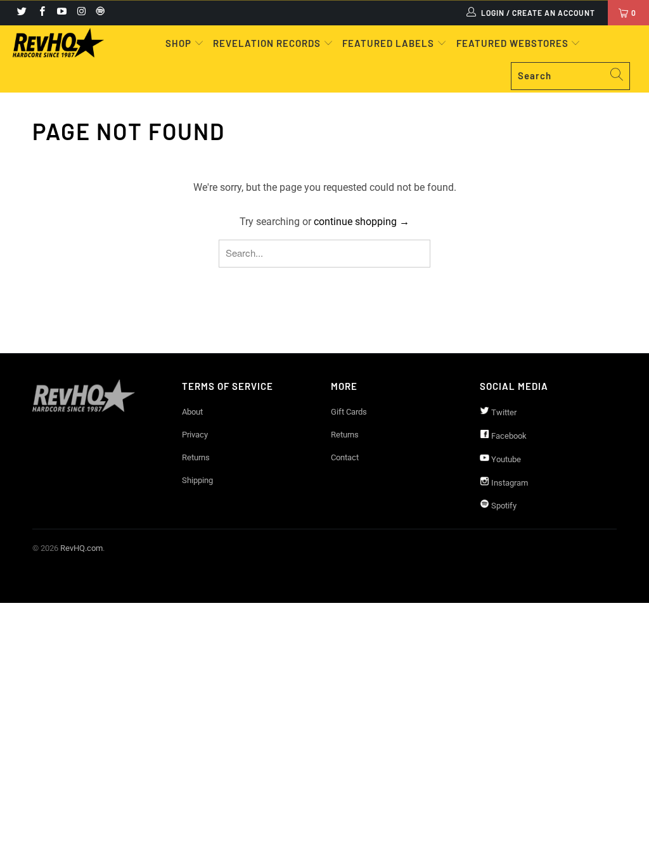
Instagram (508, 483)
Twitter (503, 412)
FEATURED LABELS (388, 43)
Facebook (508, 436)
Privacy (195, 434)
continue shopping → (361, 222)
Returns (196, 457)
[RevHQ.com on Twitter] (21, 12)
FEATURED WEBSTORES (513, 43)
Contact (345, 457)
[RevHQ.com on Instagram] (80, 12)
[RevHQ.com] (58, 43)
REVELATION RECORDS (267, 43)
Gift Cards (349, 412)
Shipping (197, 480)
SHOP (179, 43)
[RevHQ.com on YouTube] (61, 12)
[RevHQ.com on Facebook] (40, 12)
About (192, 412)
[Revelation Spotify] (98, 12)
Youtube (505, 459)
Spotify (503, 505)
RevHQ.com (81, 548)
